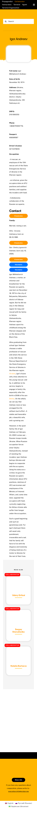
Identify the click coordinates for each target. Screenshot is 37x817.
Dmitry (11, 399)
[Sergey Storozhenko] (18, 615)
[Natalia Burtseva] (18, 652)
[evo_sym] (18, 766)
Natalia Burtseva (18, 666)
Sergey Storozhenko (18, 630)
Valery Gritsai (18, 595)
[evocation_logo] (10, 14)
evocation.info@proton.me (18, 791)
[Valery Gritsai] (18, 581)
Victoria (12, 374)
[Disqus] (18, 718)
